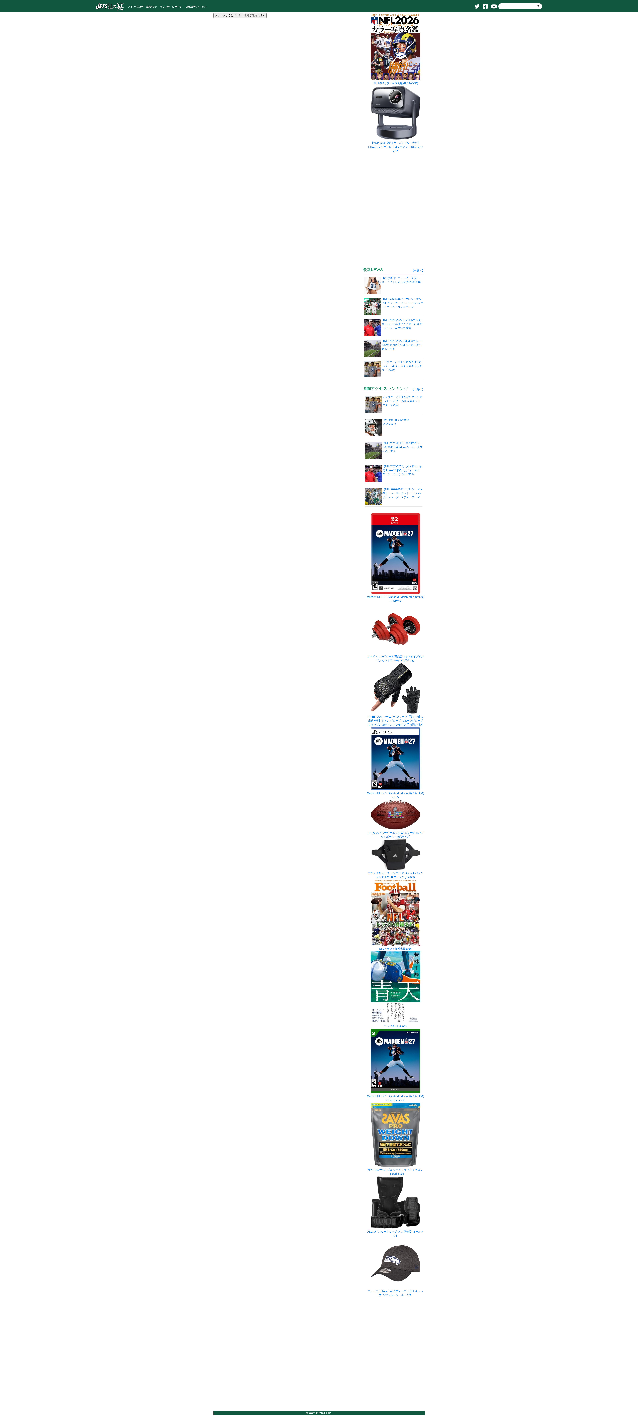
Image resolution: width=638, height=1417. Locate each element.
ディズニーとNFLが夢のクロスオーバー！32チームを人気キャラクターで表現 (402, 401)
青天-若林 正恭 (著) (395, 1026)
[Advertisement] (287, 61)
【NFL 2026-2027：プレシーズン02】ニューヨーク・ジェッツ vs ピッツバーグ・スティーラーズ (402, 493)
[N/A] (395, 1287)
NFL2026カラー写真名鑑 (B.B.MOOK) (395, 83)
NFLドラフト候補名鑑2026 (395, 948)
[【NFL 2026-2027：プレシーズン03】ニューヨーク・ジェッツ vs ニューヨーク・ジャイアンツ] (373, 306)
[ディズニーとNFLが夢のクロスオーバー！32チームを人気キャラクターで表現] (373, 369)
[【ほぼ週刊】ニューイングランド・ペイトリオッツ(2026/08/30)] (373, 285)
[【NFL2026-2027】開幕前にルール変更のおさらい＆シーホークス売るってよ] (373, 348)
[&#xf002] (538, 6)
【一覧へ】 (418, 270)
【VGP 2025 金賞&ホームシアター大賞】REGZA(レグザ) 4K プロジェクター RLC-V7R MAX (395, 146)
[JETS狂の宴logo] (110, 10)
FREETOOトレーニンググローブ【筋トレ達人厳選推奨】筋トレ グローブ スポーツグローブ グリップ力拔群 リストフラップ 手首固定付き (395, 720)
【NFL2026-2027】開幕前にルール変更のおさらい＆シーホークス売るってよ (402, 447)
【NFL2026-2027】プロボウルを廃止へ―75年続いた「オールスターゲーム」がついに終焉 (402, 470)
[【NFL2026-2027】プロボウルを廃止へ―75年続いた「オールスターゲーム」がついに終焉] (373, 327)
